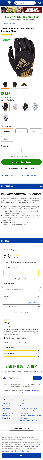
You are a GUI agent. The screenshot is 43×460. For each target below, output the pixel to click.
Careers (23, 406)
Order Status (6, 408)
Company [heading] (23, 400)
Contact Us (5, 406)
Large (23, 132)
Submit (37, 378)
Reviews (5, 240)
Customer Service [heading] (8, 400)
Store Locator (6, 404)
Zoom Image (9, 40)
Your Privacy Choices (17, 451)
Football (5, 24)
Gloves (12, 24)
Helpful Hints (6, 418)
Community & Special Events (29, 411)
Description (7, 186)
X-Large (37, 132)
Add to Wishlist (30, 175)
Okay (22, 456)
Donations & (28, 408)
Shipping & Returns (8, 413)
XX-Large (8, 140)
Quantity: (5, 146)
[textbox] (21, 378)
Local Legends (24, 413)
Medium (8, 132)
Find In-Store (23, 162)
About (22, 404)
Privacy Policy (30, 446)
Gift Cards (5, 411)
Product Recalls (7, 416)
